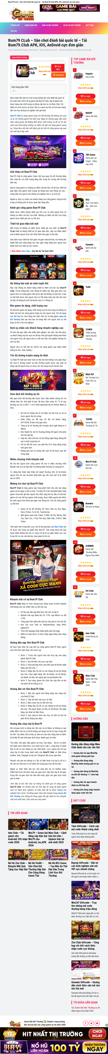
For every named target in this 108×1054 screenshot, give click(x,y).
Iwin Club (90, 633)
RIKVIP (89, 113)
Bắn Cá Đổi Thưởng (50, 25)
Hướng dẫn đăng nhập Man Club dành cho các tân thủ (85, 746)
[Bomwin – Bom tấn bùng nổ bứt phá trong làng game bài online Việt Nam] (79, 507)
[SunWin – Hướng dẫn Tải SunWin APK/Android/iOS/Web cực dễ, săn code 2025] (79, 549)
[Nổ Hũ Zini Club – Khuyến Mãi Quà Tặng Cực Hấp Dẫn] (18, 854)
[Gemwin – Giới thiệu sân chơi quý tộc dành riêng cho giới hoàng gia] (79, 248)
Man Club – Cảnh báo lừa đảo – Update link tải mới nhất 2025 (57, 837)
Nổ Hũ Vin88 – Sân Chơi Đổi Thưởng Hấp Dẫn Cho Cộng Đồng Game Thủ (37, 869)
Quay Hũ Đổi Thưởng (72, 25)
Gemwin (89, 244)
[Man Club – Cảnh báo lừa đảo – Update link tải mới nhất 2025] (58, 824)
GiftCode (90, 25)
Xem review (87, 101)
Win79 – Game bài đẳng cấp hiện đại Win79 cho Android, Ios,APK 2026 (38, 839)
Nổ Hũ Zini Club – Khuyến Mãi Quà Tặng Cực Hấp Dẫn (18, 866)
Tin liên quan (18, 813)
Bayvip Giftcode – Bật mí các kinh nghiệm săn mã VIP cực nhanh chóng (84, 866)
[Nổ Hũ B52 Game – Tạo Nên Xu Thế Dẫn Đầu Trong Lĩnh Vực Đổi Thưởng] (58, 854)
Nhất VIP (90, 374)
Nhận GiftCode (45, 71)
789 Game (90, 154)
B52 (87, 199)
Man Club (90, 675)
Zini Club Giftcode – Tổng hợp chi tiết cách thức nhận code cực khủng (85, 945)
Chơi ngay (58, 67)
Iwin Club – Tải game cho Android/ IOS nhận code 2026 (18, 837)
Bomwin (89, 503)
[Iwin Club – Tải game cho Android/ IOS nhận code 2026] (18, 824)
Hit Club (90, 590)
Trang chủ (15, 25)
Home (10, 50)
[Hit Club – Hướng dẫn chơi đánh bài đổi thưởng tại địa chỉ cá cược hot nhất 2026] (79, 594)
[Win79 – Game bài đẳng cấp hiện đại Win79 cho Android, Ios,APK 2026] (38, 824)
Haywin (89, 73)
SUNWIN (90, 545)
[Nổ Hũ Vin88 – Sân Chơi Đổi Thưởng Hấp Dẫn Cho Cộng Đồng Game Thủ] (38, 854)
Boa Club (26, 251)
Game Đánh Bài (31, 25)
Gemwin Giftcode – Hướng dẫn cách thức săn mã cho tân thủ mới (85, 985)
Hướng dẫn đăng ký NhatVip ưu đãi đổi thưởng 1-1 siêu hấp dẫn (85, 774)
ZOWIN (89, 329)
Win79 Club (91, 461)
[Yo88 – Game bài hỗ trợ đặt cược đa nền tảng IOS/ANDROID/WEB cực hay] (79, 290)
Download (60, 75)
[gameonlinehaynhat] (14, 1023)
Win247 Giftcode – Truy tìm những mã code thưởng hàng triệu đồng (84, 905)
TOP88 (89, 419)
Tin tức (13, 31)
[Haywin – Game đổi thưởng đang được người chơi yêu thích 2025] (79, 75)
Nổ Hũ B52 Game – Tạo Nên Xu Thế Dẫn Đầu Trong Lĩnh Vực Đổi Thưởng (57, 869)
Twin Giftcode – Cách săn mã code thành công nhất (85, 828)
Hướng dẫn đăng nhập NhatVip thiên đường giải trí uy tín (85, 763)
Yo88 (88, 287)
